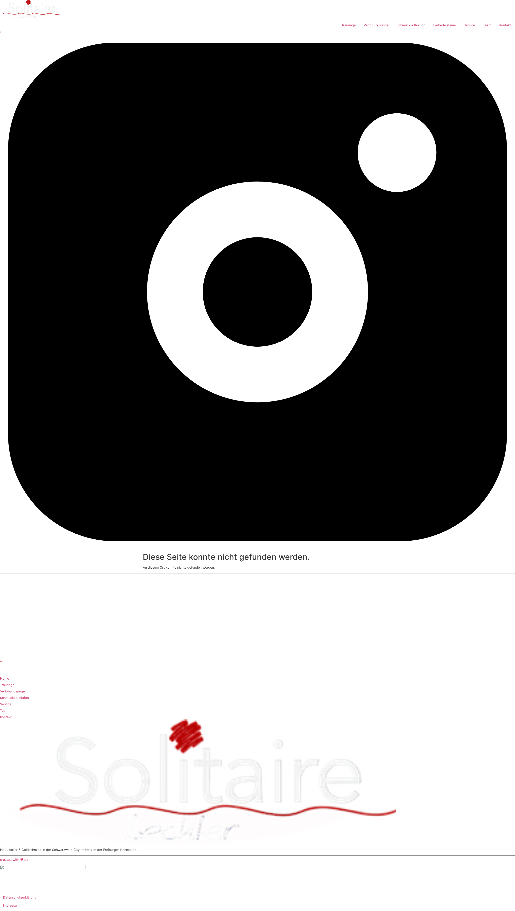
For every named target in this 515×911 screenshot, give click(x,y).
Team (487, 25)
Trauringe (348, 25)
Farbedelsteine (444, 25)
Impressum (11, 905)
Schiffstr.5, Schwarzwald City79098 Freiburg (16, 593)
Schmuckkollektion (411, 25)
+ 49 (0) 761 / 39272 (18, 608)
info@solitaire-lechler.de (20, 617)
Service (469, 25)
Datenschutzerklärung (19, 897)
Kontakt (505, 25)
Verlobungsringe (376, 25)
